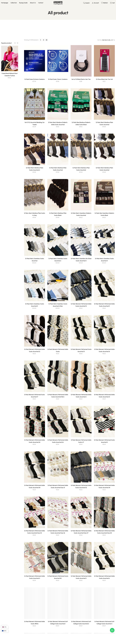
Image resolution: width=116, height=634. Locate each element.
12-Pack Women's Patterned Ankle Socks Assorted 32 (81, 486)
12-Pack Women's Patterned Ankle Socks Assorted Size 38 (104, 532)
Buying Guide (23, 3)
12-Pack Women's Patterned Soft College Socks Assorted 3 (104, 623)
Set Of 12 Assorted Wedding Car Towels (34, 123)
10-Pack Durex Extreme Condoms (34, 79)
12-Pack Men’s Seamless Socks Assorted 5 (34, 305)
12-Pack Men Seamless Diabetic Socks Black (104, 214)
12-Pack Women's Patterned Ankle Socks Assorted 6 (104, 577)
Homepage (4, 3)
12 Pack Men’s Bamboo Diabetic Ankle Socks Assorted (57, 123)
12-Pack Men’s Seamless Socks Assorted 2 (57, 260)
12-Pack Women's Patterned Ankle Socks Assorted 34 (104, 486)
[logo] (58, 3)
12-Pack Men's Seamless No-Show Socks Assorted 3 (81, 260)
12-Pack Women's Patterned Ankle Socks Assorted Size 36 (58, 532)
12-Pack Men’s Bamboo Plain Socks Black (57, 214)
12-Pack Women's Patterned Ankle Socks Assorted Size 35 (34, 532)
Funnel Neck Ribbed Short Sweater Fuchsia (10, 74)
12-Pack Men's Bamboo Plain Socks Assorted (104, 123)
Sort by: (99, 40)
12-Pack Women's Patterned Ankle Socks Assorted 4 (34, 577)
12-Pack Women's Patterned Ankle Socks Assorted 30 (34, 486)
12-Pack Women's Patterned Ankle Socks (58, 350)
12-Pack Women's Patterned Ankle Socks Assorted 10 (81, 305)
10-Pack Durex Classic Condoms (57, 79)
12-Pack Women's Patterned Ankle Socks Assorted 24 (34, 441)
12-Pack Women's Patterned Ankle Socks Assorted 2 (81, 396)
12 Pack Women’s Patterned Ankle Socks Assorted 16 (104, 350)
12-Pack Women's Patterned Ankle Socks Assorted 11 (104, 305)
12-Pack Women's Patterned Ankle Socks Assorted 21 (104, 396)
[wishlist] (32, 73)
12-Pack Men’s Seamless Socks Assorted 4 (104, 260)
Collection (14, 3)
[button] (15, 43)
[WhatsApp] (112, 630)
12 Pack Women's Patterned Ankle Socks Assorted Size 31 (58, 486)
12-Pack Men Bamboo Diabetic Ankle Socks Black (81, 123)
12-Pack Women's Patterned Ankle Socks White (34, 623)
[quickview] (36, 73)
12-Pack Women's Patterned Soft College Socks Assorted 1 (58, 623)
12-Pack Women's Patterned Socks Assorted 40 (57, 577)
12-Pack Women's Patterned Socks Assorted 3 (104, 441)
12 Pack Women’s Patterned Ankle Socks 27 (81, 441)
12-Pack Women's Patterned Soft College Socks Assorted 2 (81, 623)
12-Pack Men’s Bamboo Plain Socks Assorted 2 (34, 169)
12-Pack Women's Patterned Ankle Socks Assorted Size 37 (81, 532)
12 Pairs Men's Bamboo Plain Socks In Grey (34, 214)
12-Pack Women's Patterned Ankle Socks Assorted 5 (81, 577)
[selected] (28, 73)
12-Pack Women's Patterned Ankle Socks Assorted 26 (58, 441)
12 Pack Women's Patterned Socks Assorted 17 (34, 396)
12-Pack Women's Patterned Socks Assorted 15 (81, 350)
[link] (9, 58)
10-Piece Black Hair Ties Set (104, 79)
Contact (40, 3)
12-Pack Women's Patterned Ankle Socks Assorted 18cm (58, 396)
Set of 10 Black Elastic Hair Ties (81, 79)
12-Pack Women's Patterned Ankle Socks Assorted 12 (34, 350)
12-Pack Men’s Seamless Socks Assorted (34, 260)
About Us (33, 3)
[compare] (40, 73)
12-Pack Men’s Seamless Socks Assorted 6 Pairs (57, 305)
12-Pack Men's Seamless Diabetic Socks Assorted (81, 214)
